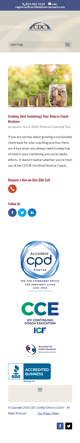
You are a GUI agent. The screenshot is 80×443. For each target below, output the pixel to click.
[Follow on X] (68, 426)
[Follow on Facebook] (60, 426)
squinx (16, 126)
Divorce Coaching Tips (55, 126)
